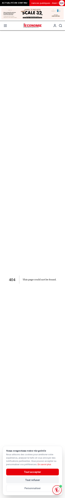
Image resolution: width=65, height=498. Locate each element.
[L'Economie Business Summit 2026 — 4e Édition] (61, 3)
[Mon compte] (55, 25)
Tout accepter (32, 472)
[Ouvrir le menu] (5, 25)
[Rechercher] (60, 25)
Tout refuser (32, 480)
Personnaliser (32, 488)
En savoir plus (44, 464)
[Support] (57, 490)
